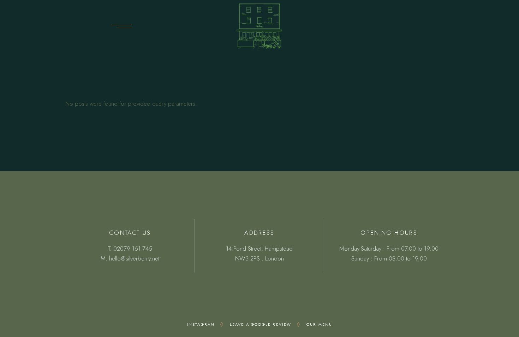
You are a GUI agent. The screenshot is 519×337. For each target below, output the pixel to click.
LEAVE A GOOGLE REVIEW (261, 324)
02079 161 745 (132, 248)
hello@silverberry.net (134, 258)
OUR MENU (319, 324)
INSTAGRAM (201, 324)
